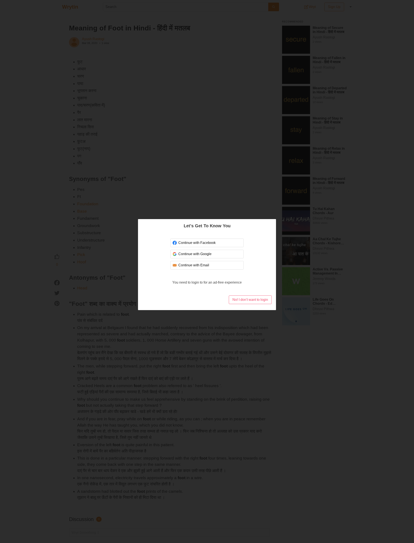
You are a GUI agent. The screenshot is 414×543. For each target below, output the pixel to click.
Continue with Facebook (197, 243)
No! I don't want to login (250, 299)
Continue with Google (195, 254)
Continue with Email (193, 265)
